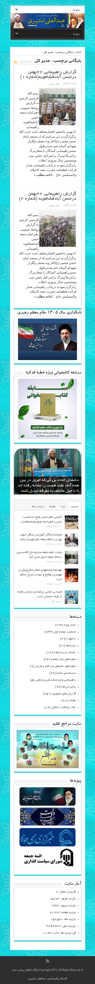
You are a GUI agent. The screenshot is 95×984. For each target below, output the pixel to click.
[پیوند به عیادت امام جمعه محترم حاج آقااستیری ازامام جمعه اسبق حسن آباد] (71, 557)
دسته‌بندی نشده (66, 673)
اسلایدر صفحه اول (65, 632)
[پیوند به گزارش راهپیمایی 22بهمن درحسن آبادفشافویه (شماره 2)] (57, 228)
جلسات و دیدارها (66, 652)
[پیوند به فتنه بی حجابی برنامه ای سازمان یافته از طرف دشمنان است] (71, 597)
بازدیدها (71, 645)
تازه (63, 506)
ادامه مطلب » (43, 175)
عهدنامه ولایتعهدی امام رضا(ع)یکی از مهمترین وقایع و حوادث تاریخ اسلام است (40, 575)
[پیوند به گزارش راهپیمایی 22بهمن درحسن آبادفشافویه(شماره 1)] (57, 106)
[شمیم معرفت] (47, 20)
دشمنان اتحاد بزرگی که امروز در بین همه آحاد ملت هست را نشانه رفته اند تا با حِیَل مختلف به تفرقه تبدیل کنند (48, 485)
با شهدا (71, 638)
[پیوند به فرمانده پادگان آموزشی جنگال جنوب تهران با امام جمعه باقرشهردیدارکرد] (71, 540)
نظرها (52, 506)
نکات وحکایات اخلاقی (63, 707)
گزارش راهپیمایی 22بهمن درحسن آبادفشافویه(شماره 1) (48, 75)
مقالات (72, 700)
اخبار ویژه (70, 625)
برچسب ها (38, 506)
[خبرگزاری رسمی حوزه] (47, 846)
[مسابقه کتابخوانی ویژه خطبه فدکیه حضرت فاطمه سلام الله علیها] (47, 438)
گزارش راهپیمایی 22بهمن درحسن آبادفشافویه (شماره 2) (47, 196)
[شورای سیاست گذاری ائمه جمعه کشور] (47, 866)
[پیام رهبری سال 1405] (47, 359)
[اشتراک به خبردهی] (16, 62)
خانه (78, 52)
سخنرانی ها (69, 686)
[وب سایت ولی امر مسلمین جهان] (47, 805)
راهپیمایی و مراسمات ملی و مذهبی (55, 680)
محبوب (74, 506)
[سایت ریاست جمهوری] (47, 825)
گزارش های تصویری (64, 693)
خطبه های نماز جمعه (64, 659)
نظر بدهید (54, 83)
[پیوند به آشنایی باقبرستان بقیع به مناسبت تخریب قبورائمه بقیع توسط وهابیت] (71, 522)
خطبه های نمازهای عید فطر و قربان (55, 666)
